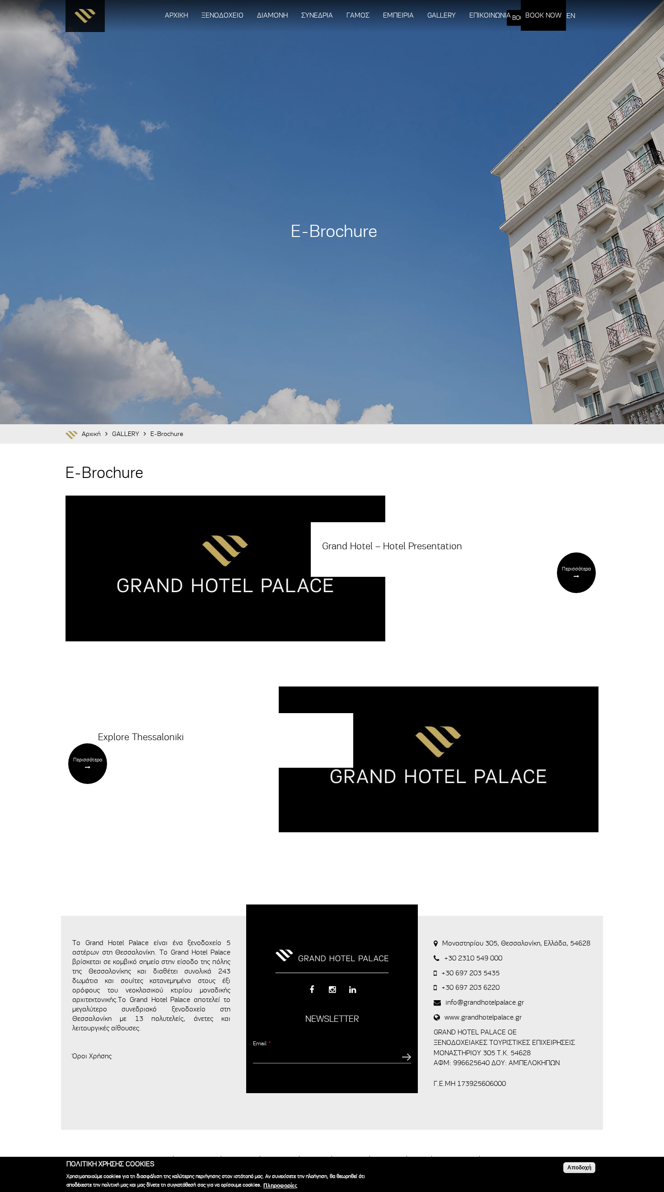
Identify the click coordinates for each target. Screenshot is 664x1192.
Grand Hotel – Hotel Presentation (392, 546)
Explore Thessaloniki (141, 737)
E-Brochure (166, 434)
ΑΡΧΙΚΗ (176, 15)
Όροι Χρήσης (92, 1056)
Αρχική (91, 434)
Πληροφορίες (280, 1186)
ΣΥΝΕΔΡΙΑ (317, 15)
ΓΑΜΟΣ (357, 15)
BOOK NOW (543, 15)
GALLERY (441, 15)
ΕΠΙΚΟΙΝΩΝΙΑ (490, 15)
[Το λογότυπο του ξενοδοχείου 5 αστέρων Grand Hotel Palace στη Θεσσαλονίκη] (85, 18)
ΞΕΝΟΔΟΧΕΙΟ (222, 15)
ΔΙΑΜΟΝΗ (272, 15)
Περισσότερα (576, 569)
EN (570, 16)
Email (262, 1043)
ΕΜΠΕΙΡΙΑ (398, 15)
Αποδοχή (579, 1167)
